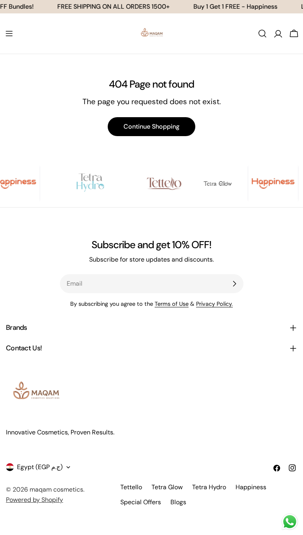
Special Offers (140, 502)
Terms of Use (172, 303)
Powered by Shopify (34, 500)
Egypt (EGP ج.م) (40, 467)
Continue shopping (151, 126)
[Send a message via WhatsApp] (290, 522)
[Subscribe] (234, 283)
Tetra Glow (167, 487)
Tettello (131, 487)
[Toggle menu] (9, 33)
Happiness (251, 487)
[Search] (262, 33)
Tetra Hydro (209, 487)
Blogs (178, 502)
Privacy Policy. (214, 303)
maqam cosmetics (56, 489)
